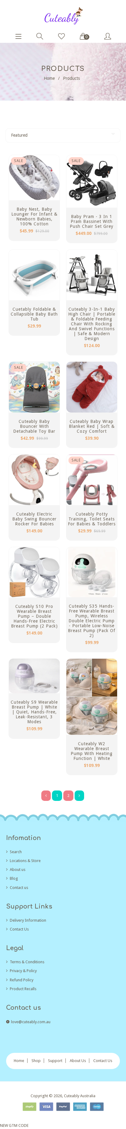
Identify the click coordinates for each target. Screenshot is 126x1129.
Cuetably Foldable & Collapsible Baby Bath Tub (34, 314)
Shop (36, 1060)
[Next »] (79, 795)
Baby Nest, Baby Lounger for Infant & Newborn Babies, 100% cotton (34, 216)
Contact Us (19, 929)
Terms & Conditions (27, 962)
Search (16, 852)
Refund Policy (21, 980)
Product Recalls (23, 988)
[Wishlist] (61, 37)
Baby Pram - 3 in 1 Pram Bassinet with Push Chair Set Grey (91, 221)
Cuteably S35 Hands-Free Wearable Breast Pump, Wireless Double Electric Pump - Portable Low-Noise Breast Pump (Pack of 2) (91, 621)
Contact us (19, 887)
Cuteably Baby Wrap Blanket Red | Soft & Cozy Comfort (92, 426)
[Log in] (107, 37)
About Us (78, 1060)
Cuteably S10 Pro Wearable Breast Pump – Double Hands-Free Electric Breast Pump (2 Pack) (34, 616)
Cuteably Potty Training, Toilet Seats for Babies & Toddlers (92, 519)
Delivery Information (28, 920)
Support (55, 1060)
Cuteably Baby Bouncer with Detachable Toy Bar (34, 426)
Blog (14, 878)
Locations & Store (25, 860)
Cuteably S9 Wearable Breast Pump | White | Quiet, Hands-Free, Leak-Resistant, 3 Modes (34, 712)
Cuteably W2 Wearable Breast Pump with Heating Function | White (92, 751)
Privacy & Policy (23, 970)
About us (17, 869)
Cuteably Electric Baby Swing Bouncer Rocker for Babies (34, 519)
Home (49, 78)
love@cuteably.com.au (30, 1022)
